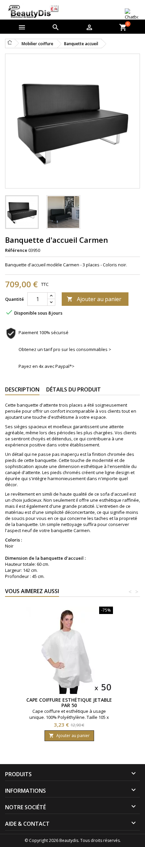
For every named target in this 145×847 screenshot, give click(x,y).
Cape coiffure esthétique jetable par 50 (69, 702)
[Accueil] (9, 42)
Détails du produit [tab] (73, 389)
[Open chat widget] (131, 14)
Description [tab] (22, 389)
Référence (16, 250)
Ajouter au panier (94, 299)
